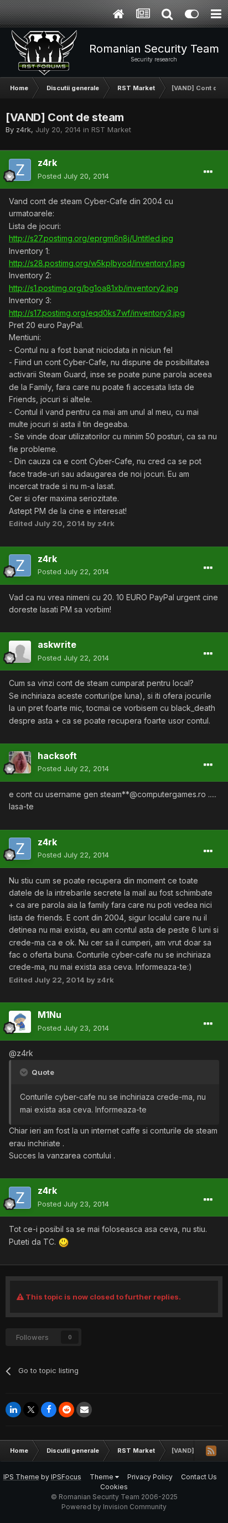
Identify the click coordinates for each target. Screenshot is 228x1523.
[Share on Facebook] (48, 1409)
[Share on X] (31, 1409)
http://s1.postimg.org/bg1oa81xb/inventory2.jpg (93, 288)
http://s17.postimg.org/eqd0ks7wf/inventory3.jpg (97, 313)
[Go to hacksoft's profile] (20, 762)
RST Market (111, 129)
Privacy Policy (150, 1477)
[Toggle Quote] (25, 1072)
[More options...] (208, 172)
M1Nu (49, 1014)
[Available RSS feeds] (211, 1450)
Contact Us (199, 1477)
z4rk (23, 129)
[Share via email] (84, 1409)
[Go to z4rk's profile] (20, 170)
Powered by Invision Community (114, 1507)
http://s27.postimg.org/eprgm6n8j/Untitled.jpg (91, 238)
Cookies (114, 1487)
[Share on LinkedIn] (13, 1409)
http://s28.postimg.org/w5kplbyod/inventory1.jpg (97, 263)
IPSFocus (66, 1477)
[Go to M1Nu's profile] (20, 1022)
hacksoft (57, 755)
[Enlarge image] (63, 1241)
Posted (73, 175)
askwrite (57, 644)
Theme (102, 1477)
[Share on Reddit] (66, 1409)
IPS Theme (21, 1477)
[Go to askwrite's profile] (20, 652)
